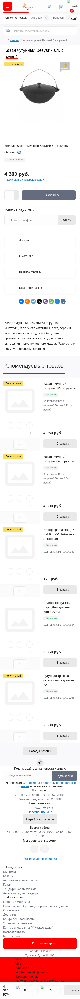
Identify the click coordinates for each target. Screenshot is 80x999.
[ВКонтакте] (21, 301)
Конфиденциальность (18, 919)
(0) (19, 152)
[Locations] (49, 6)
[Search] (8, 30)
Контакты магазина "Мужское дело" (28, 927)
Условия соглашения (17, 923)
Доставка (24, 240)
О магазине (26, 256)
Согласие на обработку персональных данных (35, 906)
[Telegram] (33, 301)
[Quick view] (10, 425)
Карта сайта (11, 936)
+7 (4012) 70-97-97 (41, 807)
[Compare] (29, 425)
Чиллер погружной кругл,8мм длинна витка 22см (56, 607)
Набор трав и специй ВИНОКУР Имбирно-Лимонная (58, 534)
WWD (47, 950)
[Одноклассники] (27, 301)
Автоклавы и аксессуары (20, 880)
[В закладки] (23, 990)
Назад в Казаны (40, 751)
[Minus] (16, 197)
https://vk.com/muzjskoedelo (34, 849)
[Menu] (7, 6)
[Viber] (45, 301)
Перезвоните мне (40, 812)
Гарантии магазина (31, 287)
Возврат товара (14, 931)
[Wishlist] (20, 425)
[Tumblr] (63, 301)
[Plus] (16, 192)
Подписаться (64, 776)
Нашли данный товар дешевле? (24, 179)
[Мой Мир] (57, 301)
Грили (7, 884)
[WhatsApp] (51, 301)
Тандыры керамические (19, 889)
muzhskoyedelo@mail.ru (40, 858)
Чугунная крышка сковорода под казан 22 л (58, 680)
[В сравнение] (49, 990)
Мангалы (9, 871)
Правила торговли (30, 271)
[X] (39, 301)
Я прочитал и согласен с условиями (41, 784)
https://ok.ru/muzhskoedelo (44, 849)
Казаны (14, 40)
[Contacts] (61, 6)
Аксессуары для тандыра (20, 893)
